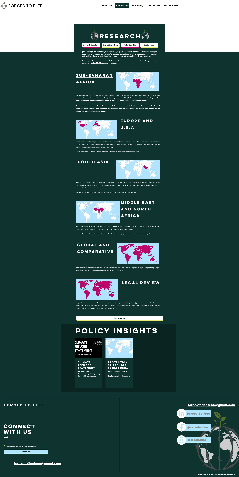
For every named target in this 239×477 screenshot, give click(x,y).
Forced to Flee (24, 405)
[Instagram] (181, 440)
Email (6, 437)
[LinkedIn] (181, 413)
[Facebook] (181, 426)
